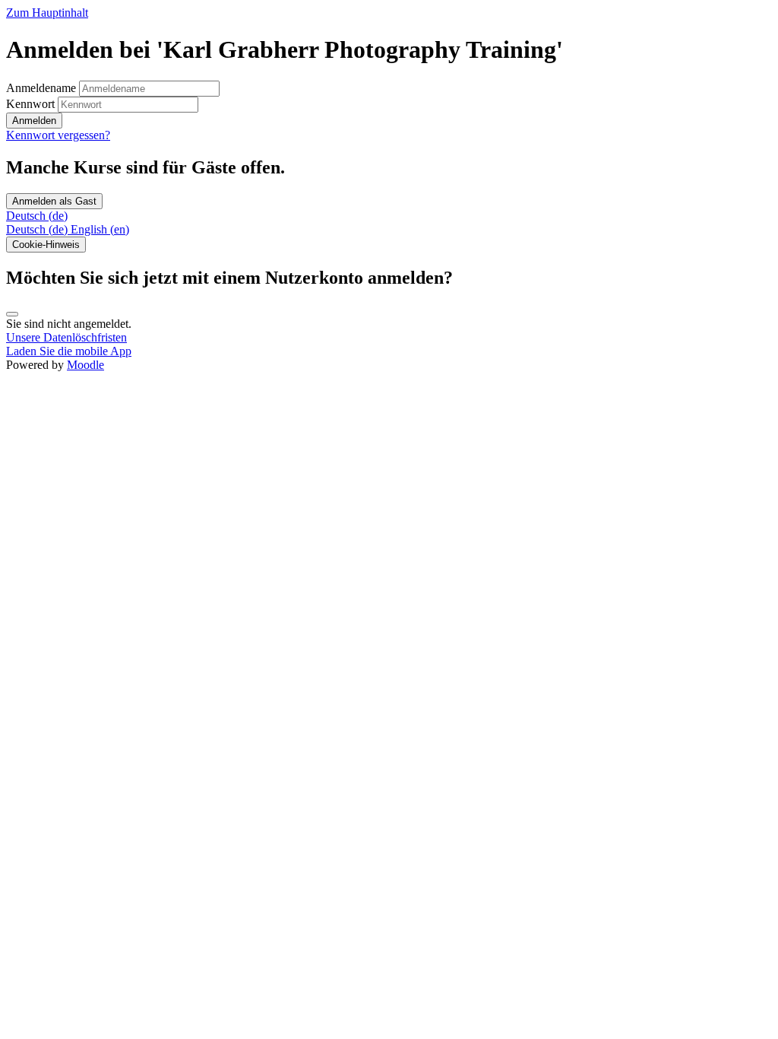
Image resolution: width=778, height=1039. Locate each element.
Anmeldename (42, 87)
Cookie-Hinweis (46, 244)
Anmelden (34, 120)
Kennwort (30, 103)
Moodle (85, 364)
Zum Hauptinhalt (47, 12)
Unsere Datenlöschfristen (66, 337)
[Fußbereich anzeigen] (12, 314)
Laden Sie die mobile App (68, 351)
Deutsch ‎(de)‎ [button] (37, 215)
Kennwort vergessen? (58, 135)
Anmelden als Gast (54, 201)
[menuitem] (38, 229)
